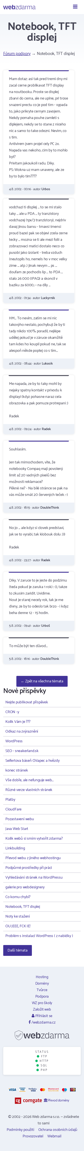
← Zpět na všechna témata (42, 681)
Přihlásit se (43, 1016)
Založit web (42, 1009)
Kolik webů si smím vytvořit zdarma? (34, 838)
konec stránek (16, 770)
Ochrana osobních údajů (58, 1130)
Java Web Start (16, 829)
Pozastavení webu (19, 819)
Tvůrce (42, 990)
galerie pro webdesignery (25, 887)
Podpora (42, 996)
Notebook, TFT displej (22, 906)
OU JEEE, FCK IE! (17, 926)
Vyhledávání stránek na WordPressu (33, 877)
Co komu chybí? (17, 897)
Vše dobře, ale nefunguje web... (29, 780)
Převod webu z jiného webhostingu (33, 858)
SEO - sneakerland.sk (22, 751)
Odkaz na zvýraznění (21, 731)
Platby (10, 799)
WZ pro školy (42, 1003)
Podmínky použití (20, 1130)
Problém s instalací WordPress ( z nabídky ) (39, 936)
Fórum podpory (16, 53)
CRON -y (12, 712)
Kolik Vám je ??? (17, 722)
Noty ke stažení (17, 916)
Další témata (18, 950)
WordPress (14, 741)
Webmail (54, 1136)
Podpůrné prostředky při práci (28, 868)
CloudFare (13, 809)
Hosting (42, 977)
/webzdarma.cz (43, 1022)
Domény (42, 983)
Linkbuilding (15, 848)
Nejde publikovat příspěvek (26, 702)
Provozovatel (33, 1136)
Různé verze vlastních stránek (28, 790)
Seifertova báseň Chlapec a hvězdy (32, 760)
